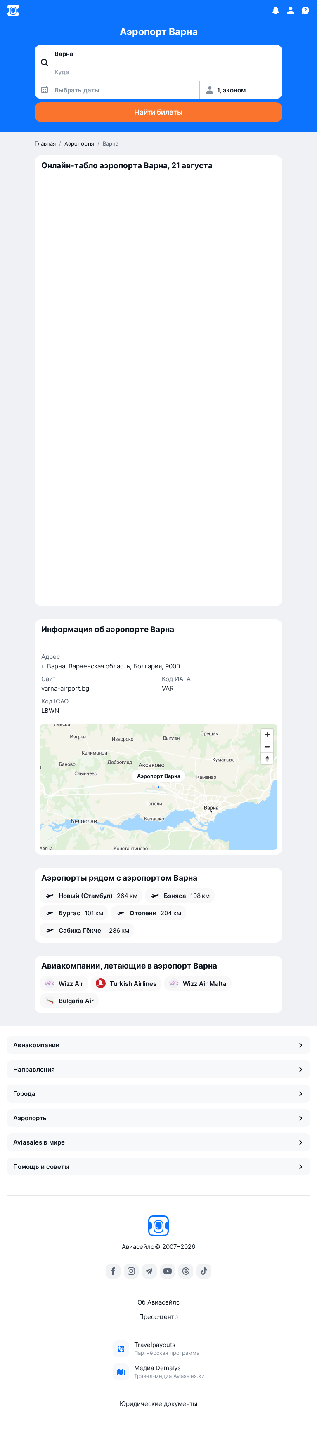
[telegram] (149, 1271)
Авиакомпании (36, 1045)
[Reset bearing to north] (267, 758)
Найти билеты (158, 112)
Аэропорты (30, 1118)
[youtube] (168, 1271)
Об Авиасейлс (158, 1302)
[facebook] (113, 1271)
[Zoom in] (267, 735)
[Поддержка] (305, 10)
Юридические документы (158, 1404)
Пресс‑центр (158, 1317)
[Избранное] (276, 10)
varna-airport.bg (65, 688)
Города (24, 1094)
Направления (34, 1069)
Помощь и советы (41, 1167)
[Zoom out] (267, 746)
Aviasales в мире (39, 1142)
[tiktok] (204, 1271)
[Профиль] (291, 10)
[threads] (186, 1271)
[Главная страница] (13, 10)
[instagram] (131, 1271)
